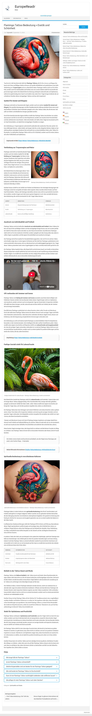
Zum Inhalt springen (46, 15)
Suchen (65, 24)
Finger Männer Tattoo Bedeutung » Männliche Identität (34, 140)
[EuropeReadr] (7, 13)
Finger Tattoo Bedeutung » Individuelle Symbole (28, 337)
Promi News (66, 96)
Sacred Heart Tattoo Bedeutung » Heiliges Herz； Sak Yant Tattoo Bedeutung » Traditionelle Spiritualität (75, 41)
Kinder (64, 90)
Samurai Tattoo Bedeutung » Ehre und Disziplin (75, 36)
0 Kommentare (56, 32)
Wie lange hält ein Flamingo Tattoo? (17, 657)
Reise (64, 99)
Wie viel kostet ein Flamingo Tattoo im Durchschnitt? (23, 671)
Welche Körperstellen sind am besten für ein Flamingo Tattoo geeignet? (29, 666)
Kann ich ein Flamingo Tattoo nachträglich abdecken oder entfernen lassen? (30, 675)
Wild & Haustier (67, 107)
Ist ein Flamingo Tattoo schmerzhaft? (18, 662)
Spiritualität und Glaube (16, 685)
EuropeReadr (25, 6)
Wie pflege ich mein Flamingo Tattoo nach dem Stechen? (24, 680)
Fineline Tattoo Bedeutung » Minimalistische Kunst (40, 449)
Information (17, 18)
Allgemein (7, 18)
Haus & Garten (66, 84)
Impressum (87, 712)
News (26, 18)
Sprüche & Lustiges (68, 105)
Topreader (9, 32)
